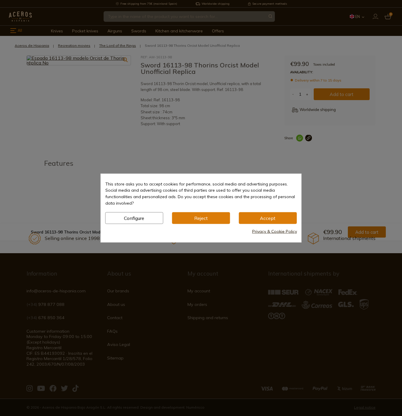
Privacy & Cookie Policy (274, 231)
